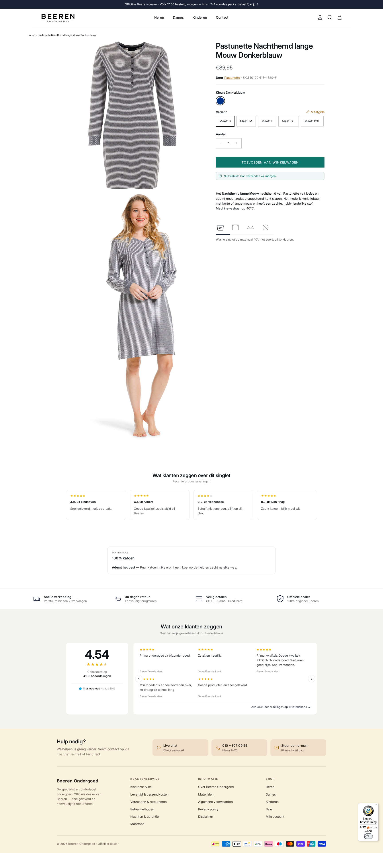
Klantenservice (141, 787)
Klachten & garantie (144, 816)
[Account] (319, 17)
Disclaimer (205, 816)
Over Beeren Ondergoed (216, 787)
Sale (269, 809)
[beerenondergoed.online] (58, 17)
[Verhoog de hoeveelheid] (237, 143)
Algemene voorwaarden (215, 802)
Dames (178, 17)
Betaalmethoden (142, 809)
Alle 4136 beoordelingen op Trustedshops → (281, 707)
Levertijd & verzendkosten (149, 794)
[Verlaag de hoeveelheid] (220, 143)
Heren (159, 17)
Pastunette (232, 77)
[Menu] (376, 805)
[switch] (368, 836)
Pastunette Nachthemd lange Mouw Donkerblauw (67, 35)
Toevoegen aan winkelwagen (270, 162)
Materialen (205, 794)
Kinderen (200, 17)
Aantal (221, 134)
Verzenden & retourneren (148, 802)
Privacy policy (208, 809)
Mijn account (275, 816)
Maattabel (137, 824)
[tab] (220, 227)
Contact (222, 17)
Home (30, 35)
